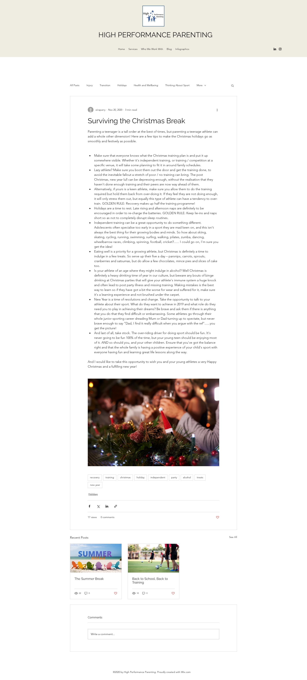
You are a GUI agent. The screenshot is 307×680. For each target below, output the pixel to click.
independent (157, 477)
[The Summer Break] (96, 558)
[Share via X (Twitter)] (98, 506)
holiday (140, 477)
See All (233, 537)
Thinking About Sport (177, 85)
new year (95, 484)
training (110, 477)
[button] (232, 85)
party (174, 477)
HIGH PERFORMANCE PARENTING (155, 35)
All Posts (74, 85)
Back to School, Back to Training (150, 580)
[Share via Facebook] (89, 506)
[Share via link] (115, 506)
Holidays (122, 85)
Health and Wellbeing (146, 85)
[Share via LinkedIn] (107, 506)
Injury (90, 85)
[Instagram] (280, 49)
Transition (105, 85)
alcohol (187, 477)
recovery (94, 477)
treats (200, 477)
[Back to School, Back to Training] (153, 558)
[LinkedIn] (275, 49)
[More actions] (217, 110)
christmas (125, 477)
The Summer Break (89, 579)
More (200, 85)
